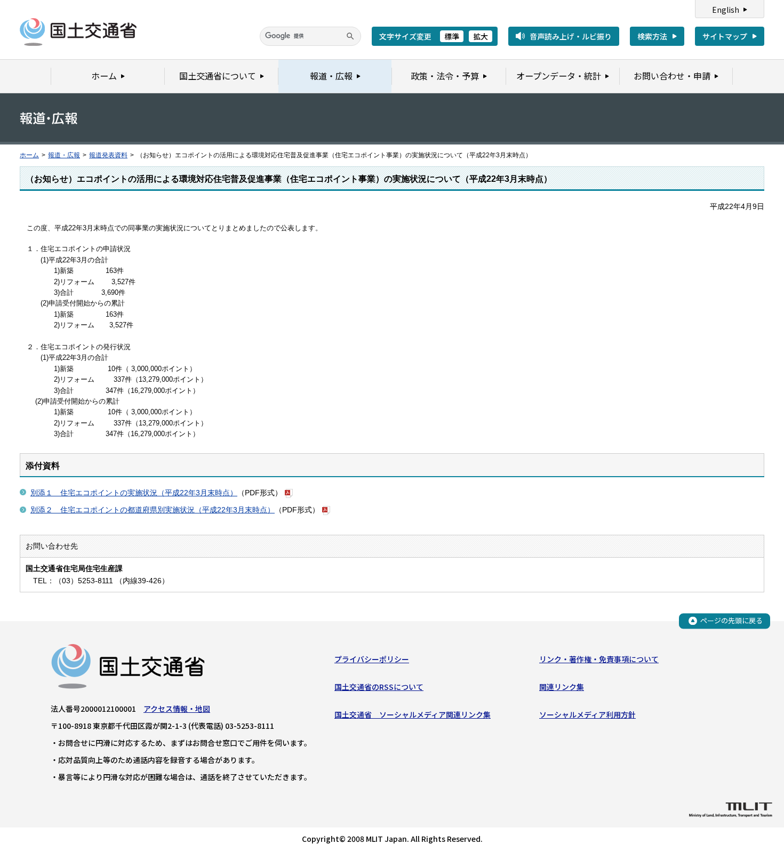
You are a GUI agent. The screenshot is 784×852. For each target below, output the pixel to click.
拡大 (480, 36)
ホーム (29, 155)
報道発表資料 (108, 155)
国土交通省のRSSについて (378, 686)
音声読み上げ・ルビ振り (571, 36)
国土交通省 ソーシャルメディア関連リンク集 (412, 714)
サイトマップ (724, 36)
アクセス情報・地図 (176, 708)
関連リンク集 (561, 686)
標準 (451, 36)
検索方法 (652, 36)
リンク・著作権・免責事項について (599, 659)
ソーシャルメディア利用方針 (587, 714)
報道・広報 (64, 155)
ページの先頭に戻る (731, 620)
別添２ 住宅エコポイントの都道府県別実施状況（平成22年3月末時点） (152, 509)
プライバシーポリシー (371, 659)
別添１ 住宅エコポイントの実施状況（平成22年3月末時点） (133, 492)
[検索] (350, 36)
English (725, 9)
